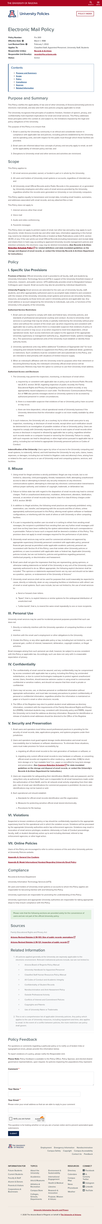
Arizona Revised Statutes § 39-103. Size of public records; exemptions (42, 937)
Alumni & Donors (15, 1182)
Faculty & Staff (14, 1178)
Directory (72, 1170)
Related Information (25, 88)
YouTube (89, 1190)
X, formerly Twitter (86, 1177)
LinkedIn (89, 1186)
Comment (13, 1069)
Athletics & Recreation (35, 1185)
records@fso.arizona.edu (45, 54)
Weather (71, 1191)
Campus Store (36, 1190)
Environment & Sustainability (54, 1171)
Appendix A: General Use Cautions (23, 857)
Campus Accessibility (83, 1151)
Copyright (67, 1151)
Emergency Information (64, 1147)
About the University (34, 1171)
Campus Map (71, 1179)
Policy (18, 79)
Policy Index (85, 13)
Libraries (52, 1186)
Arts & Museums (37, 1180)
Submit (13, 1133)
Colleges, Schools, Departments (36, 1196)
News (70, 1184)
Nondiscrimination (85, 1147)
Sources (19, 85)
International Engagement (53, 1178)
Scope (19, 76)
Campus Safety (54, 1151)
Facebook (89, 1170)
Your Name (13, 1089)
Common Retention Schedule (51, 765)
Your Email (13, 1100)
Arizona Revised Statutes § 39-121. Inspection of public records (39, 942)
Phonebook (73, 1188)
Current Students (15, 1174)
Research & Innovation (53, 1191)
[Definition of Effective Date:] (23, 41)
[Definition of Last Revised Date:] (26, 44)
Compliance (21, 82)
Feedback (88, 1154)
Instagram (89, 1183)
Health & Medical (55, 1183)
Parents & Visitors (16, 1185)
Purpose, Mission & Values (55, 1197)
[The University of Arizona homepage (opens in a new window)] (24, 3)
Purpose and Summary (26, 73)
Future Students (15, 1170)
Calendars (72, 1174)
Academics (35, 1177)
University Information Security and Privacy (51, 1210)
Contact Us (77, 1154)
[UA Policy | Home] (28, 13)
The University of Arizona (71, 1215)
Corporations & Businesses (14, 1190)
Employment (46, 1147)
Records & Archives (43, 51)
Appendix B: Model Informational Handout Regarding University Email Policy (42, 862)
